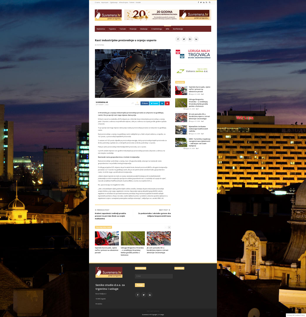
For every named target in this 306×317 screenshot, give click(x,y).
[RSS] (206, 2)
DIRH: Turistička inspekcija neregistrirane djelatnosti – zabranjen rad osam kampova (199, 142)
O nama (97, 2)
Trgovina (112, 29)
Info (167, 29)
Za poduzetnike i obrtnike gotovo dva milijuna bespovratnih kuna (154, 214)
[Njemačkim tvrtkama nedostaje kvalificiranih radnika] (181, 130)
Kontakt (138, 2)
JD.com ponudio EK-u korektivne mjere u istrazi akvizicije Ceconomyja (157, 250)
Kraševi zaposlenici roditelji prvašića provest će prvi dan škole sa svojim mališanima (110, 216)
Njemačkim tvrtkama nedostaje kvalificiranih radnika (198, 128)
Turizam (123, 29)
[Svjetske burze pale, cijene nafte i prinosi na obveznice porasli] (181, 90)
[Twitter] (201, 2)
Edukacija (143, 29)
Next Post (163, 210)
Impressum (104, 2)
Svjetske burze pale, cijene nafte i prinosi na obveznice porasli (106, 250)
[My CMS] (108, 15)
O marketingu (156, 29)
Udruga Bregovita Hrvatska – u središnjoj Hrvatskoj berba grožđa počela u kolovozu (132, 251)
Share (145, 103)
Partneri (131, 2)
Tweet (155, 103)
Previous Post (103, 210)
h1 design (161, 314)
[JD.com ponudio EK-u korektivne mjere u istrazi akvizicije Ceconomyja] (181, 117)
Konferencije (178, 29)
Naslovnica (101, 29)
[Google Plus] (190, 39)
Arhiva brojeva (123, 2)
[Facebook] (198, 2)
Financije (133, 29)
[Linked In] (204, 2)
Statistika (100, 45)
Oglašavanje (114, 2)
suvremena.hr (102, 102)
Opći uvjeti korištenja (153, 311)
